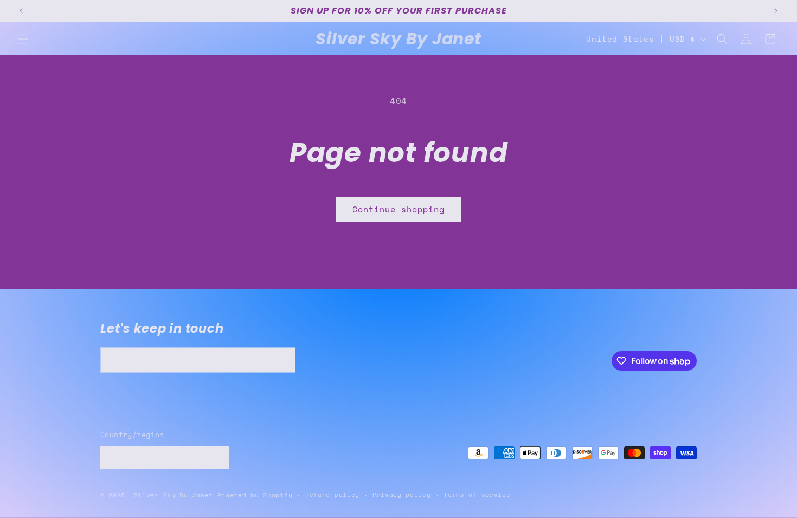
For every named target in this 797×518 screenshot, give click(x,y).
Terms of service (477, 494)
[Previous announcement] (21, 11)
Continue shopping (398, 209)
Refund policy (332, 494)
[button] (23, 39)
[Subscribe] (283, 360)
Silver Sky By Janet (173, 495)
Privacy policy (401, 494)
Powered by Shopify (255, 495)
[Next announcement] (776, 11)
